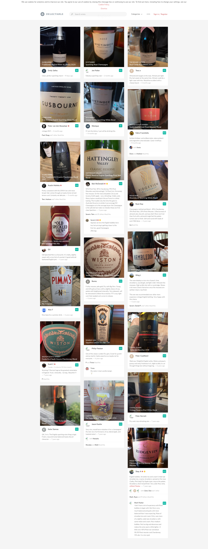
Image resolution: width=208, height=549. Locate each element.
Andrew (48, 199)
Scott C (51, 364)
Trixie (92, 362)
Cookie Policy (103, 4)
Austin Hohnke (54, 185)
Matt (96, 445)
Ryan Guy (139, 204)
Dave (131, 154)
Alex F (50, 309)
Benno (94, 281)
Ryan (136, 497)
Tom (43, 199)
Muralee (89, 445)
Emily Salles (53, 70)
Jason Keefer (97, 424)
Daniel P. (138, 306)
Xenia (139, 147)
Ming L (138, 275)
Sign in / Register (161, 14)
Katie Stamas (53, 429)
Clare (146, 491)
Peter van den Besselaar (57, 126)
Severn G (94, 220)
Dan (150, 491)
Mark (131, 497)
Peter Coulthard (142, 356)
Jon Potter (96, 70)
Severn (88, 214)
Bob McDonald (98, 184)
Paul (43, 135)
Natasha (96, 439)
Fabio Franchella (142, 133)
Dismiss (104, 8)
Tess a (138, 70)
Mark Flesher (139, 503)
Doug (47, 135)
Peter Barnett (141, 416)
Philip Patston (97, 348)
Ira (130, 225)
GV (49, 249)
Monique (95, 126)
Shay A (138, 471)
